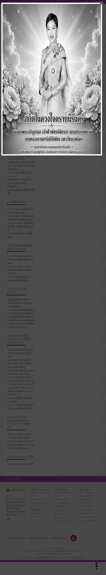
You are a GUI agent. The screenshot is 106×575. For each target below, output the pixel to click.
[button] (101, 3)
